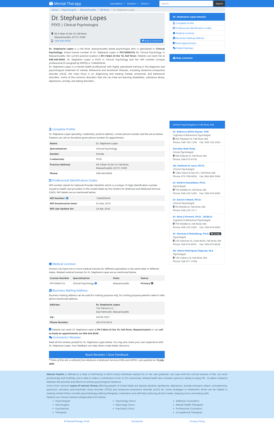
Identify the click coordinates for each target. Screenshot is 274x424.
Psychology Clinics (126, 400)
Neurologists (62, 404)
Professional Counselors (189, 408)
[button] (67, 198)
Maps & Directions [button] (153, 40)
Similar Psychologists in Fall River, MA (193, 124)
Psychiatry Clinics (125, 408)
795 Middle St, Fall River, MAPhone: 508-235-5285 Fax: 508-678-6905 (196, 188)
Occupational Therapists (189, 412)
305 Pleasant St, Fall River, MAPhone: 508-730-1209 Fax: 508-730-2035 (196, 137)
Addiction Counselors (187, 400)
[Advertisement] (107, 105)
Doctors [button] (131, 3)
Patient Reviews (184, 48)
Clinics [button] (144, 3)
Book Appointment (185, 43)
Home (55, 9)
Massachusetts (88, 9)
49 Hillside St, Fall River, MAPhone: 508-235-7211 (189, 205)
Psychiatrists (62, 408)
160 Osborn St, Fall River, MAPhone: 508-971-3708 (193, 256)
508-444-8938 (62, 40)
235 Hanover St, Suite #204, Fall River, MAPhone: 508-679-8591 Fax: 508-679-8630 (197, 239)
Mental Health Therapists (189, 404)
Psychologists (69, 9)
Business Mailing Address (190, 38)
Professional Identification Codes (193, 28)
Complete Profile (184, 23)
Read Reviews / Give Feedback (106, 354)
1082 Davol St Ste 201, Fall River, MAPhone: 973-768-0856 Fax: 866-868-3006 (196, 171)
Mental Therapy (67, 3)
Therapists (61, 412)
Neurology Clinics (125, 404)
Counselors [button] (116, 3)
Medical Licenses (184, 33)
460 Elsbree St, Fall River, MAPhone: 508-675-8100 (190, 154)
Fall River (105, 9)
